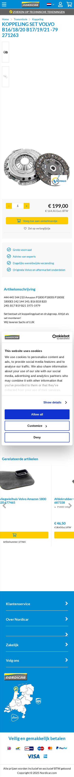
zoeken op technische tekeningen (38, 12)
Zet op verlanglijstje (39, 228)
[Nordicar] (30, 6)
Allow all (37, 414)
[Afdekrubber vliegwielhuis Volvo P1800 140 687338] (37, 479)
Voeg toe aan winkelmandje (40, 221)
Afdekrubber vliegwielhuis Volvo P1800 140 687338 (34, 500)
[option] (5, 52)
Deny (37, 437)
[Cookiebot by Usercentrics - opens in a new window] (52, 337)
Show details (52, 402)
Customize (34, 425)
